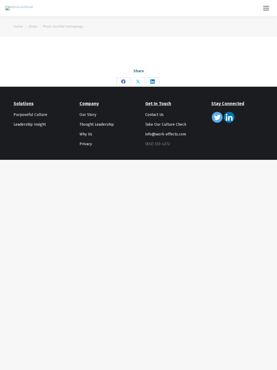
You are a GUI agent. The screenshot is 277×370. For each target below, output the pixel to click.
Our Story (88, 114)
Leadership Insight (30, 124)
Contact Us (154, 114)
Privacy (86, 144)
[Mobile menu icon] (266, 8)
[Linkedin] (229, 117)
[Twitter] (217, 117)
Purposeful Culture (30, 114)
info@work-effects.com (165, 134)
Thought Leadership (97, 124)
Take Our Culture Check (165, 124)
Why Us (86, 134)
